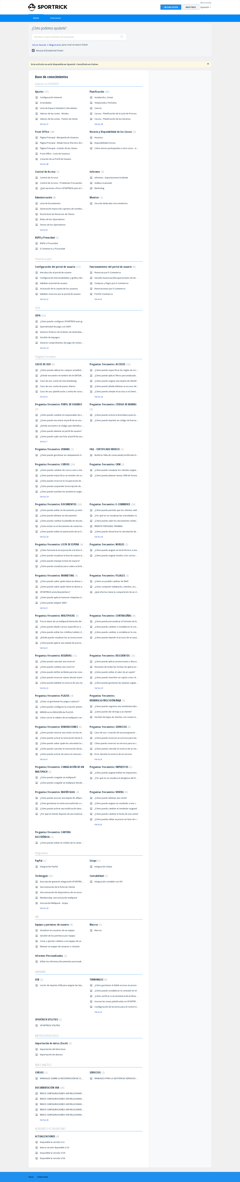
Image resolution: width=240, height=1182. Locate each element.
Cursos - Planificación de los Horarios (113, 118)
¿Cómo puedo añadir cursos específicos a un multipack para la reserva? (75, 626)
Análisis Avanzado (103, 182)
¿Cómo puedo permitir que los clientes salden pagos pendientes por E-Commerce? (135, 510)
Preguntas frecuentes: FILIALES (109, 575)
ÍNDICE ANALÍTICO (43, 1065)
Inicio (36, 17)
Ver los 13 (44, 348)
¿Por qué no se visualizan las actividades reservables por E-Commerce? (130, 515)
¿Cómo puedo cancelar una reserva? (57, 661)
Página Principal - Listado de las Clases (58, 148)
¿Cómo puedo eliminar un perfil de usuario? (61, 431)
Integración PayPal (49, 866)
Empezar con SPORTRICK (47, 84)
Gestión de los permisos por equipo (57, 935)
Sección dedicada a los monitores (111, 203)
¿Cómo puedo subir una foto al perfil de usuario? (63, 436)
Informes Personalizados (50, 956)
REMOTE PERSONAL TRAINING (109, 526)
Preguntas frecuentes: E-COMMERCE (112, 504)
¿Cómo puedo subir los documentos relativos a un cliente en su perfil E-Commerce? (135, 520)
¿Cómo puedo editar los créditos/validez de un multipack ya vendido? (74, 632)
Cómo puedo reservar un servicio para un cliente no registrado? (126, 743)
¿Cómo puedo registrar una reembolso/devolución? (120, 706)
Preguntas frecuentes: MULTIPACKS (56, 615)
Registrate (55, 44)
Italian (94, 64)
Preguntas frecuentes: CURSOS (54, 464)
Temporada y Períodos (106, 102)
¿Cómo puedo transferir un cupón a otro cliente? (118, 677)
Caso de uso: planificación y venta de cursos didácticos (67, 391)
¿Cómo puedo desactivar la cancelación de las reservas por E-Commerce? (131, 531)
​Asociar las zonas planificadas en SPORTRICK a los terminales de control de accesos (136, 1001)
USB (38, 979)
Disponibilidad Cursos (105, 142)
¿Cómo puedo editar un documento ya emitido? (63, 510)
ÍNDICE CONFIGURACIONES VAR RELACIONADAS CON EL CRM (68, 1104)
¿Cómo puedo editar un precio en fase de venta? (118, 819)
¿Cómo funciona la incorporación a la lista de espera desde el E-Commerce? (77, 550)
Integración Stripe (103, 866)
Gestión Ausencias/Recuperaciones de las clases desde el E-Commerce (130, 277)
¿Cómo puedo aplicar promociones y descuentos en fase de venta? (127, 661)
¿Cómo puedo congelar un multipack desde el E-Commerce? (69, 782)
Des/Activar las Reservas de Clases (57, 214)
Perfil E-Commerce (104, 293)
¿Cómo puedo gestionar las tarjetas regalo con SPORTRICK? (124, 682)
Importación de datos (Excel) (53, 1043)
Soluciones (55, 17)
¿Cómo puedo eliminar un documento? (58, 515)
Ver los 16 (99, 396)
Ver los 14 (44, 496)
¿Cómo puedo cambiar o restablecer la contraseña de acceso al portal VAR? (131, 632)
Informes (96, 171)
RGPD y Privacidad (46, 237)
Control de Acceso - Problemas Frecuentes (61, 182)
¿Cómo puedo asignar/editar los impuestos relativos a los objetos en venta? (132, 772)
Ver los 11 (44, 299)
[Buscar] (122, 37)
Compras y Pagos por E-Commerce (111, 283)
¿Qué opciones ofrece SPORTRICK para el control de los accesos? (72, 188)
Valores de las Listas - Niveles (54, 113)
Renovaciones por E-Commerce (110, 288)
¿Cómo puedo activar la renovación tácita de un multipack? (68, 737)
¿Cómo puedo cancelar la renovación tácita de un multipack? (69, 748)
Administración (45, 197)
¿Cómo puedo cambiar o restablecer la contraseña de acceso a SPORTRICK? (132, 626)
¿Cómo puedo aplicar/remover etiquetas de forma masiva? (68, 597)
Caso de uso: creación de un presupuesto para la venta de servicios (128, 732)
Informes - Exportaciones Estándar (111, 177)
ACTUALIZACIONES (46, 1136)
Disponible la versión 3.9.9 (52, 1152)
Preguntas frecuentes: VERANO (54, 449)
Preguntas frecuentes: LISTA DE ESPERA (58, 544)
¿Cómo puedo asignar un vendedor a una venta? (118, 803)
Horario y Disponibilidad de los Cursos (112, 132)
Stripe (95, 860)
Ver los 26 (99, 124)
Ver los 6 (98, 299)
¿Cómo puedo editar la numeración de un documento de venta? (71, 531)
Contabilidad (98, 876)
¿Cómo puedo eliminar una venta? (111, 797)
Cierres (98, 108)
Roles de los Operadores (52, 219)
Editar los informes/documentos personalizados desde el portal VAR (73, 961)
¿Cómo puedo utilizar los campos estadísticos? (63, 370)
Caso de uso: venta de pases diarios (57, 386)
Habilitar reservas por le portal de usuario (60, 293)
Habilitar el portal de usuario (53, 283)
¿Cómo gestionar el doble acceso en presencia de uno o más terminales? (130, 985)
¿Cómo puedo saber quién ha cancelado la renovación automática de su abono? (78, 743)
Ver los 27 (44, 124)
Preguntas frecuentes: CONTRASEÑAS (112, 615)
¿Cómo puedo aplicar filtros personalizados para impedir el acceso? (128, 375)
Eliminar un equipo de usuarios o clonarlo (60, 946)
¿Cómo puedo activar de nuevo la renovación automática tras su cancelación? (77, 754)
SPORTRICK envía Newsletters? (55, 592)
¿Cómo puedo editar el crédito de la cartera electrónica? (67, 842)
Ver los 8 (43, 230)
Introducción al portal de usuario (56, 272)
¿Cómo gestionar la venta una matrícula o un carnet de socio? (69, 803)
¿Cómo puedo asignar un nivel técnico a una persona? (120, 550)
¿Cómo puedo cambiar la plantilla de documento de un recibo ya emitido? (75, 520)
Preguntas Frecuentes (45, 357)
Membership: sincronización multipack (58, 897)
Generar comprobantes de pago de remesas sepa (64, 342)
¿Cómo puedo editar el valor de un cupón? (115, 672)
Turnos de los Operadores (53, 224)
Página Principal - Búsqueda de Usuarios (59, 137)
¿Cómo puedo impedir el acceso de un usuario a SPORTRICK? (124, 637)
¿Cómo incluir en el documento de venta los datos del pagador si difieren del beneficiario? (84, 526)
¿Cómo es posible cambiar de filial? (112, 581)
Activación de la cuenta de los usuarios (59, 288)
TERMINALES (98, 979)
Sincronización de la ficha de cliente (57, 886)
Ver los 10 (44, 908)
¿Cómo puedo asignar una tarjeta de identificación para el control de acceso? (132, 380)
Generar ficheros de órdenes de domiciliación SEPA (65, 331)
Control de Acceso (47, 171)
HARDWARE (40, 972)
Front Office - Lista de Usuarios (55, 153)
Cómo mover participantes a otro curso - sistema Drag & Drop (125, 148)
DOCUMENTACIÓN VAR (49, 1087)
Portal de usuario (43, 259)
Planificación (99, 91)
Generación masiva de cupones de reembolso (62, 208)
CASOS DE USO (44, 364)
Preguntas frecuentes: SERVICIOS (110, 727)
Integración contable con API (108, 881)
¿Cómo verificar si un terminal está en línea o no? (118, 996)
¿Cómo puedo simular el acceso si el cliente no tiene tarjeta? (124, 391)
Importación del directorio (53, 1049)
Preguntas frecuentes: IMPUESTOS (110, 767)
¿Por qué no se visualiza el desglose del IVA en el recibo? (122, 778)
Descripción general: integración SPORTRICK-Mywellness (67, 881)
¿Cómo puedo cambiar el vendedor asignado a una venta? (123, 808)
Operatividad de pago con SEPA (55, 326)
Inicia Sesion (39, 44)
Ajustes (41, 91)
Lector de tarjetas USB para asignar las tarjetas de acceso (68, 985)
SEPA (37, 308)
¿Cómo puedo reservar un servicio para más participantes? (123, 737)
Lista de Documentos (50, 203)
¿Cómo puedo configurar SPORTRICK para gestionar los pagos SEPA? (73, 321)
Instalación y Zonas (104, 97)
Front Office (44, 132)
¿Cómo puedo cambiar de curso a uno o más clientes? (66, 470)
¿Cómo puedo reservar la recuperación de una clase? (66, 480)
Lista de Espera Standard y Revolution (58, 108)
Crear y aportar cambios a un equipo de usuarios (63, 941)
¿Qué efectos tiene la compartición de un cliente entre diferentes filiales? (131, 592)
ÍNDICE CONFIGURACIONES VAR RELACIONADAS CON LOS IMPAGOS (71, 1114)
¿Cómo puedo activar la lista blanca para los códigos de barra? (125, 414)
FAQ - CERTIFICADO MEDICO (106, 449)
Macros (95, 924)
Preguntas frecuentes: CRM (107, 464)
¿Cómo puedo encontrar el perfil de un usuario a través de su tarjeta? (73, 420)
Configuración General (51, 97)
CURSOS (41, 1072)
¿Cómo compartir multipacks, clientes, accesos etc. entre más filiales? (129, 586)
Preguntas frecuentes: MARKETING (56, 575)
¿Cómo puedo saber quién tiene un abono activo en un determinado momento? (78, 586)
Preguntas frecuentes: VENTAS (108, 792)
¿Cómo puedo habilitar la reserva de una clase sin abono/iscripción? (73, 682)
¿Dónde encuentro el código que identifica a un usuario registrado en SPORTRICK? (80, 425)
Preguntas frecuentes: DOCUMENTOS (58, 504)
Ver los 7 (43, 441)
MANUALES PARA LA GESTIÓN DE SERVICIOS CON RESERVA (122, 1078)
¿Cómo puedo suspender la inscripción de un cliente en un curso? (72, 486)
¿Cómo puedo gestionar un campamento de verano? (65, 455)
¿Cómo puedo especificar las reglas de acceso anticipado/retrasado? (129, 370)
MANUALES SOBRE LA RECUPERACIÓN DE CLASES (63, 1078)
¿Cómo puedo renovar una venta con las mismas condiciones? (70, 732)
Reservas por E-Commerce (108, 272)
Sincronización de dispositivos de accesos (61, 892)
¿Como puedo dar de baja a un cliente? (113, 711)
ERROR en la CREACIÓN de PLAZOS (56, 712)
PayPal (40, 860)
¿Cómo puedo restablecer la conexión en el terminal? (120, 990)
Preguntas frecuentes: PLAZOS (53, 695)
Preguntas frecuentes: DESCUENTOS (112, 655)
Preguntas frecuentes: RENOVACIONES (58, 727)
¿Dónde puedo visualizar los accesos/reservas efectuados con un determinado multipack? (84, 637)
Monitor (96, 197)
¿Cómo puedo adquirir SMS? (53, 602)
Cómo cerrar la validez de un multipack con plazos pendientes (70, 717)
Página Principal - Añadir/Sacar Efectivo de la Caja (64, 142)
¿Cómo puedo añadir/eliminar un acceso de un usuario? (121, 386)
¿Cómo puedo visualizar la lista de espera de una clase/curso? (70, 555)
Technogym (43, 876)
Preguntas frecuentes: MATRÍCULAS (56, 792)
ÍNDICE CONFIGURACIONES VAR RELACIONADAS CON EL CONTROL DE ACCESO (76, 1093)
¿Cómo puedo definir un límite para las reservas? (63, 672)
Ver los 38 (44, 164)
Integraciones (41, 853)
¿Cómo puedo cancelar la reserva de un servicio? (118, 748)
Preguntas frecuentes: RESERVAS (55, 655)
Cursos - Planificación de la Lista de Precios (116, 113)
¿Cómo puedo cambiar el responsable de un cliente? (65, 414)
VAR (37, 917)
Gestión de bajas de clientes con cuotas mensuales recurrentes (126, 717)
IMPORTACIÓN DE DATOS (47, 1036)
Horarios (99, 137)
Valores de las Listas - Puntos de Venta (59, 118)
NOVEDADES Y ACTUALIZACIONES (50, 1128)
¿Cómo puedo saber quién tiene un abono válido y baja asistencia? (72, 581)
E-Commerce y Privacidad (52, 248)
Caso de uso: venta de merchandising (58, 380)
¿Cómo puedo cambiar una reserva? (57, 666)
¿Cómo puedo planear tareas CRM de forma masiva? (120, 475)
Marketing (99, 188)
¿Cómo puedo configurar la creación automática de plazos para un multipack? (77, 706)
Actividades (46, 102)
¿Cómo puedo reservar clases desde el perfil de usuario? (68, 677)
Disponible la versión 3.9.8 (52, 1158)
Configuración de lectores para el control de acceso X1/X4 (123, 1006)
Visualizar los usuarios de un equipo (57, 930)
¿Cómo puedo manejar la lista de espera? (60, 560)
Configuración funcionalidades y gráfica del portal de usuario (69, 277)
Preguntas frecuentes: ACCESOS (110, 364)
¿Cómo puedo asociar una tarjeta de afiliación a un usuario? (68, 797)
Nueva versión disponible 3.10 (54, 1147)
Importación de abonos (51, 1054)
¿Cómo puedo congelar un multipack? (58, 777)
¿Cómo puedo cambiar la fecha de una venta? (116, 813)
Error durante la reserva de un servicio (113, 754)
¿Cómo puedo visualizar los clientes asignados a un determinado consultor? (131, 470)
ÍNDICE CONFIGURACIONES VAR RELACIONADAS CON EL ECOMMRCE (71, 1109)
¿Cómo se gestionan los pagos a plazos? (60, 701)
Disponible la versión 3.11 (52, 1142)
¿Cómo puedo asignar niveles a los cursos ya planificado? (122, 555)
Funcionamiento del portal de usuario (112, 267)
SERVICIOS (97, 1072)
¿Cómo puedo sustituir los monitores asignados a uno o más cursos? (73, 491)
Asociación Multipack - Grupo (54, 903)
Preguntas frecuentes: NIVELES (108, 544)
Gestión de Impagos (50, 337)
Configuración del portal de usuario (57, 267)
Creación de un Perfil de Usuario (55, 158)
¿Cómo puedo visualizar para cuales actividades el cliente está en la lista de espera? (81, 566)
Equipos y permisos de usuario (53, 924)
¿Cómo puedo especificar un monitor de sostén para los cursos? (71, 475)
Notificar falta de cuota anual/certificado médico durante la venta (126, 455)
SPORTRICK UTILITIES (48, 1019)
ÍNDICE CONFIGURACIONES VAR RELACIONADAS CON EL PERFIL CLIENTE (73, 1098)
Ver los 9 (43, 608)
